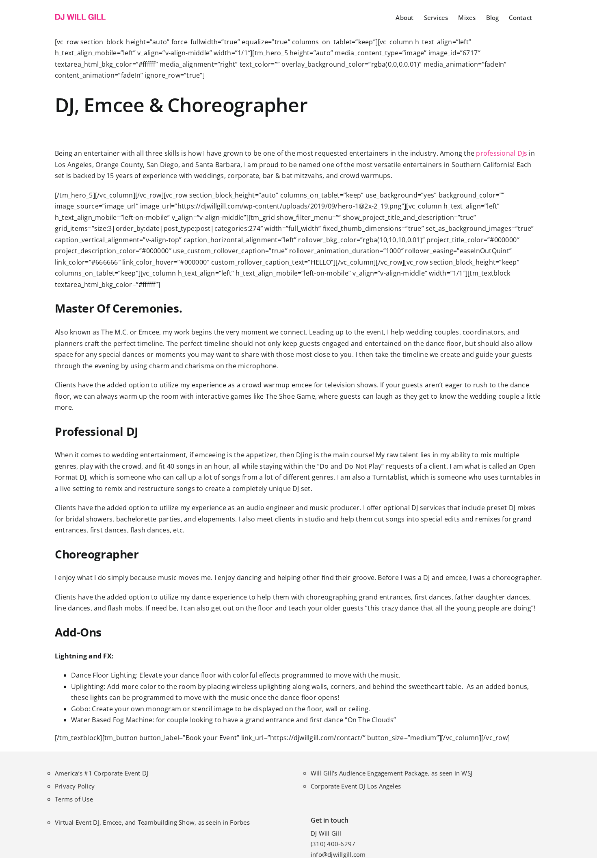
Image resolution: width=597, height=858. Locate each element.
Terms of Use (74, 799)
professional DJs (501, 153)
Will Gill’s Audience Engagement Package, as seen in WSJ (391, 773)
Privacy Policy (75, 786)
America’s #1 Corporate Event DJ (101, 773)
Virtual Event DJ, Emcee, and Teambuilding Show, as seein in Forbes (152, 822)
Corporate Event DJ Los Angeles (356, 786)
